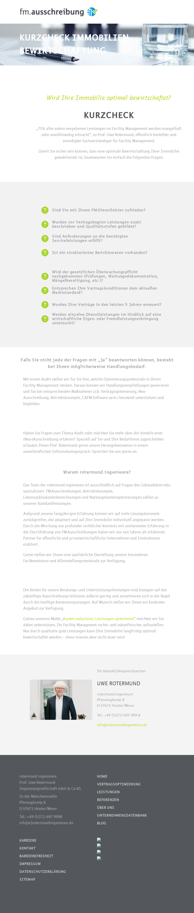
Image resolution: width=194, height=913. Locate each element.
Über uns (105, 807)
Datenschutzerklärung (42, 871)
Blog (101, 823)
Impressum (30, 864)
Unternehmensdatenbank (122, 815)
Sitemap (27, 879)
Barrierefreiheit (36, 856)
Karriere (27, 840)
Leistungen (108, 792)
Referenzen (108, 799)
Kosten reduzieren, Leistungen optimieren (98, 619)
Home (102, 776)
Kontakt (27, 848)
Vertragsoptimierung (119, 784)
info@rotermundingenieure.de (122, 724)
